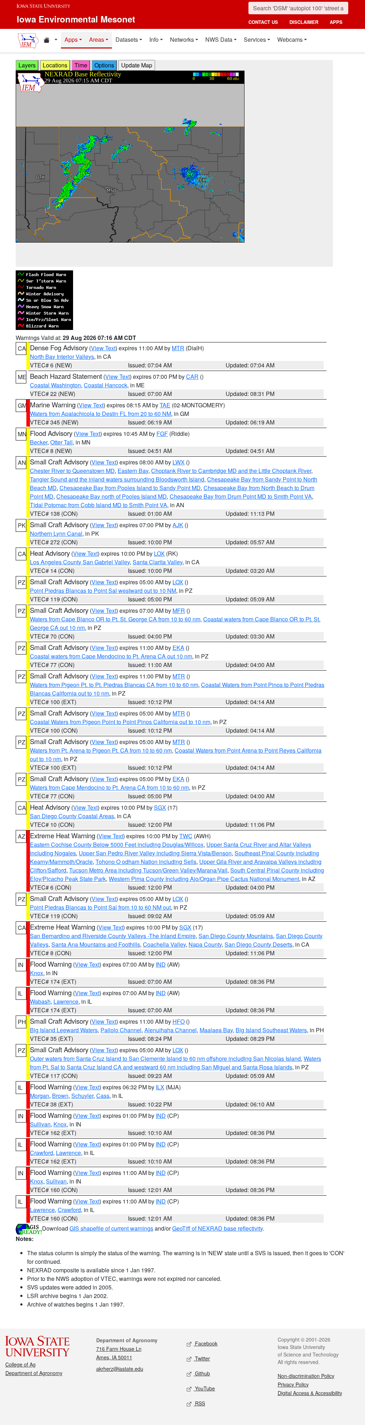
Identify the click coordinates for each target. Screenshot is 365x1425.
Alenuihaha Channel (170, 1030)
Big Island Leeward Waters (64, 1030)
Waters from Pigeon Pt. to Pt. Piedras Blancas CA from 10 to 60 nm (114, 685)
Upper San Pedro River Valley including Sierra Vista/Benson (155, 853)
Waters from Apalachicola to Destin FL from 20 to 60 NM (100, 413)
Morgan (39, 1095)
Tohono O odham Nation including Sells (146, 861)
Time (80, 65)
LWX (179, 462)
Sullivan (40, 1124)
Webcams (290, 39)
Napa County (205, 944)
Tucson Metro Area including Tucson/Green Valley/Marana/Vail (148, 870)
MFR (179, 610)
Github (202, 1373)
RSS (199, 1403)
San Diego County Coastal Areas (72, 816)
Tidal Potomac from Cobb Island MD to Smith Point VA (98, 505)
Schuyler (82, 1095)
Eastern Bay (133, 471)
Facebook (205, 1343)
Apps (71, 39)
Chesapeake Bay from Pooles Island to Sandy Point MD (130, 488)
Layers (27, 65)
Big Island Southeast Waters (271, 1030)
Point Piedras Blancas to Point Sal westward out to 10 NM (103, 590)
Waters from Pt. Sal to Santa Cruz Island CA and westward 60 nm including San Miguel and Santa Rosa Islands (175, 1062)
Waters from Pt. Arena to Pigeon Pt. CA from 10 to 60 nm (101, 750)
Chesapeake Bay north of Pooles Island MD (111, 496)
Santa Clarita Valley (157, 562)
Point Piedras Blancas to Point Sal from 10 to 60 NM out (100, 907)
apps (336, 22)
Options (104, 65)
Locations (55, 65)
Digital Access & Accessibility (310, 1392)
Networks (182, 39)
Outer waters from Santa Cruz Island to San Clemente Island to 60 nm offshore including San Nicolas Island (165, 1058)
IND (161, 964)
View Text (103, 348)
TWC (185, 836)
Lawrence (65, 1001)
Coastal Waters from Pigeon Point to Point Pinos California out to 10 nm (120, 722)
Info (154, 39)
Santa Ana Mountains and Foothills (95, 944)
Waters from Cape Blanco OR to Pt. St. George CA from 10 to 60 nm (115, 619)
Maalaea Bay (216, 1030)
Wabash (40, 1001)
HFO (179, 1021)
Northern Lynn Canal (56, 533)
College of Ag (20, 1364)
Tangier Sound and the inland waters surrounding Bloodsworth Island (117, 479)
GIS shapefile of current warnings (111, 1228)
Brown (60, 1095)
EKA (178, 647)
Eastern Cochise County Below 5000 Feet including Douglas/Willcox (117, 844)
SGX (160, 807)
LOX (159, 553)
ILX (160, 1087)
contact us (263, 22)
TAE (165, 405)
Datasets (126, 39)
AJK (178, 525)
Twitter (202, 1358)
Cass (102, 1095)
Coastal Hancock (105, 385)
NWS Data (218, 39)
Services (255, 39)
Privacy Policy (293, 1384)
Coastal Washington (55, 385)
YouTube (204, 1388)
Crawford (41, 1153)
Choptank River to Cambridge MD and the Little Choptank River (231, 471)
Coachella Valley (164, 944)
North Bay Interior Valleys (62, 356)
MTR (178, 348)
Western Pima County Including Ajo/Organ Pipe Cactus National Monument (204, 879)
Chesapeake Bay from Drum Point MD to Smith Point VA (241, 496)
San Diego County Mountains (236, 936)
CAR (192, 376)
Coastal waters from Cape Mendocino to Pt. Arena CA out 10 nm (111, 656)
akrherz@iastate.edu (119, 1368)
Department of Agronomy (33, 1372)
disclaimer (303, 22)
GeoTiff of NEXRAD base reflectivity (217, 1228)
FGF (162, 433)
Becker (38, 442)
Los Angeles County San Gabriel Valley (80, 562)
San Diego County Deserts (258, 944)
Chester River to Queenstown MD (72, 471)
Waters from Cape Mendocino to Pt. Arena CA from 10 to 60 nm (109, 787)
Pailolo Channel (121, 1030)
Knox (36, 973)
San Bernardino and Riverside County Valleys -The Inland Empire (113, 936)
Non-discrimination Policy (306, 1375)
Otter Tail (61, 442)
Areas (96, 39)
